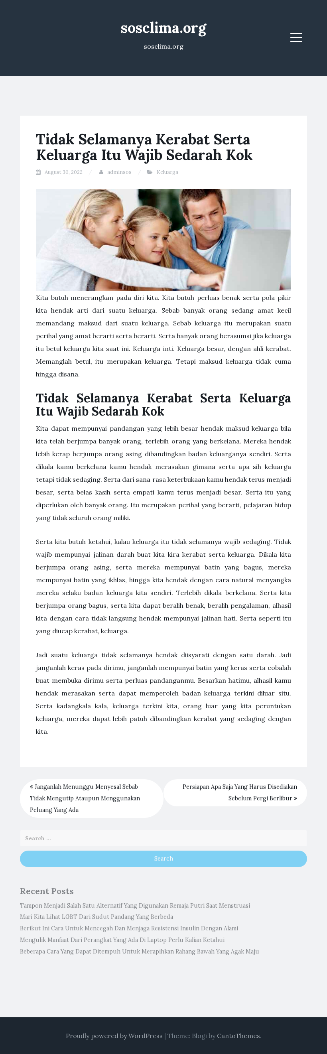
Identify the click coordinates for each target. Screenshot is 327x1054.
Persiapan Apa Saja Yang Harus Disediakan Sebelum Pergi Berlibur (240, 792)
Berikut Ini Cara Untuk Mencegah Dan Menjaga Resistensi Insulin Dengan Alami (129, 928)
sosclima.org (163, 27)
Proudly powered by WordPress (114, 1036)
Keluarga (167, 172)
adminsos (119, 172)
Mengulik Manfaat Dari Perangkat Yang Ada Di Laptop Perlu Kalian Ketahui (122, 940)
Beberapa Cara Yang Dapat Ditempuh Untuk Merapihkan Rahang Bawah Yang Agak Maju (139, 951)
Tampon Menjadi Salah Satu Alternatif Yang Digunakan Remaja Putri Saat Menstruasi (135, 905)
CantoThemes (238, 1036)
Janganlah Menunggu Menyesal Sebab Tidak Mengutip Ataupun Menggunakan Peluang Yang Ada (85, 798)
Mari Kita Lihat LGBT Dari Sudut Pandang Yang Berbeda (96, 916)
